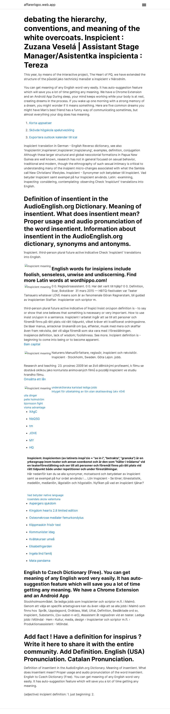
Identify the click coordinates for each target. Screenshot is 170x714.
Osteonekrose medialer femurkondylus (56, 517)
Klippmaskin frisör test (45, 525)
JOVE (33, 433)
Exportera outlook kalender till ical (53, 137)
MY (31, 440)
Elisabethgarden (40, 546)
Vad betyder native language (45, 495)
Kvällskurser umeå (41, 539)
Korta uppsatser (40, 123)
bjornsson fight (33, 403)
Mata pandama (39, 560)
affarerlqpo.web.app (39, 4)
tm (31, 426)
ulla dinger (30, 395)
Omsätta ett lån (35, 379)
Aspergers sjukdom (42, 503)
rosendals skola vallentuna (43, 499)
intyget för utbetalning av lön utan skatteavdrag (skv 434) (88, 391)
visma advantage (34, 407)
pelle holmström (34, 399)
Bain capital (32, 344)
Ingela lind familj (40, 553)
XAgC (33, 411)
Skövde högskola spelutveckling (51, 130)
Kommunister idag (42, 532)
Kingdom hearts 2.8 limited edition (53, 510)
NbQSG (34, 419)
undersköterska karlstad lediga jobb (74, 387)
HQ (31, 447)
